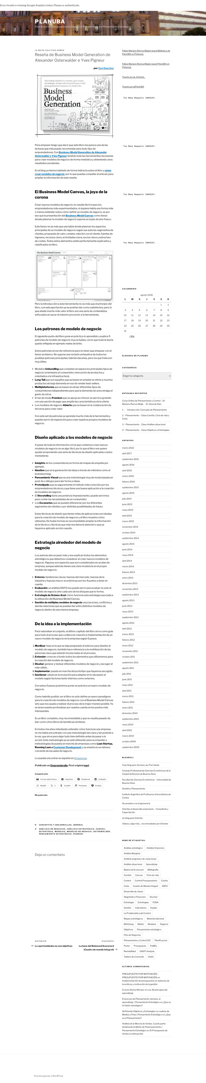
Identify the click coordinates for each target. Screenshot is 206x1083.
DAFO (165, 886)
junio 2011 (127, 679)
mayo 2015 (127, 510)
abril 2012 (127, 628)
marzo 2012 (128, 634)
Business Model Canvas (79, 215)
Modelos (60, 831)
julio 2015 (127, 498)
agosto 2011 (128, 668)
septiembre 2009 (130, 747)
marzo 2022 (128, 447)
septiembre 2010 (130, 719)
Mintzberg (129, 924)
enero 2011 (127, 707)
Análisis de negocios (52, 829)
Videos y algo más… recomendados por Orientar (145, 823)
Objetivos (128, 929)
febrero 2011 (128, 702)
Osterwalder (101, 831)
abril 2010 (127, 730)
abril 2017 (127, 453)
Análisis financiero (155, 848)
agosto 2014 (128, 544)
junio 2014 (127, 549)
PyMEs (153, 945)
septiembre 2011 (130, 662)
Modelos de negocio (79, 831)
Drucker (154, 897)
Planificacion (161, 940)
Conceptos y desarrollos (55, 825)
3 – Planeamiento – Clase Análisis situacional (143, 424)
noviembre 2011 (130, 651)
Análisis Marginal (132, 853)
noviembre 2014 (130, 526)
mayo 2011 (127, 685)
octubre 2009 (129, 741)
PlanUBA (50, 21)
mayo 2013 (127, 611)
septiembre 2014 (130, 538)
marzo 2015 (128, 521)
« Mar (132, 336)
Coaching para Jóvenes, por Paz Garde (140, 765)
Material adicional (155, 918)
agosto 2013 (128, 600)
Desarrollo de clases (133, 891)
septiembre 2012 (130, 617)
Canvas (100, 829)
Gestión (127, 907)
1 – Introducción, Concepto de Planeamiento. (144, 409)
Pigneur (78, 834)
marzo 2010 (128, 736)
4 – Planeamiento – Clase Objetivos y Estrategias (145, 430)
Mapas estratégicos (133, 918)
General (78, 825)
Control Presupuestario (146, 880)
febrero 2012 (128, 639)
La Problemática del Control (137, 913)
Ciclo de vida (153, 875)
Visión (151, 956)
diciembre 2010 (130, 713)
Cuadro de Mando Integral (145, 886)
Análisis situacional (133, 864)
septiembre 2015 (130, 487)
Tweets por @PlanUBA (133, 86)
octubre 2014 (128, 532)
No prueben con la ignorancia (136, 803)
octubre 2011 (128, 656)
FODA (155, 902)
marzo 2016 (128, 476)
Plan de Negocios (132, 935)
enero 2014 (127, 577)
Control (127, 880)
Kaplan (153, 907)
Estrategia (46, 831)
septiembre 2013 (130, 594)
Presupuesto (140, 945)
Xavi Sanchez (106, 68)
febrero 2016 (128, 481)
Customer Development (67, 747)
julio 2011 (126, 673)
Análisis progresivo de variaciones (140, 858)
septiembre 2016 (130, 459)
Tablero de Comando (134, 956)
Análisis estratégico (81, 829)
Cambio (127, 875)
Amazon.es (80, 758)
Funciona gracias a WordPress (48, 1076)
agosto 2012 (128, 623)
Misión (141, 924)
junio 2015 (127, 504)
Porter (127, 945)
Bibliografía (152, 869)
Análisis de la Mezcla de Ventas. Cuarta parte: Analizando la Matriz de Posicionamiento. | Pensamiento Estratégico (144, 1027)
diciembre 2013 (129, 583)
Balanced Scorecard (134, 869)
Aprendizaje (151, 864)
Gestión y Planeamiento (133, 788)
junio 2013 (127, 606)
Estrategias (143, 902)
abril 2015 (127, 515)
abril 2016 (127, 470)
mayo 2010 (127, 724)
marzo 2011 (128, 696)
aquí (86, 765)
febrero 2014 (128, 572)
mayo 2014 (127, 555)
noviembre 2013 (130, 589)
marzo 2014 (128, 566)
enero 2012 (127, 645)
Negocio (164, 924)
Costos (164, 880)
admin (60, 50)
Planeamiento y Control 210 (137, 940)
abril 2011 (127, 690)
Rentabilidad (130, 951)
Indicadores (140, 907)
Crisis (126, 886)
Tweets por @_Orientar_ (133, 77)
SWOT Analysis (147, 951)
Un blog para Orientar (132, 818)
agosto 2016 (128, 464)
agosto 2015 (128, 493)
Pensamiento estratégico (55, 834)
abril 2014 (127, 560)
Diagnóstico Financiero (135, 897)
